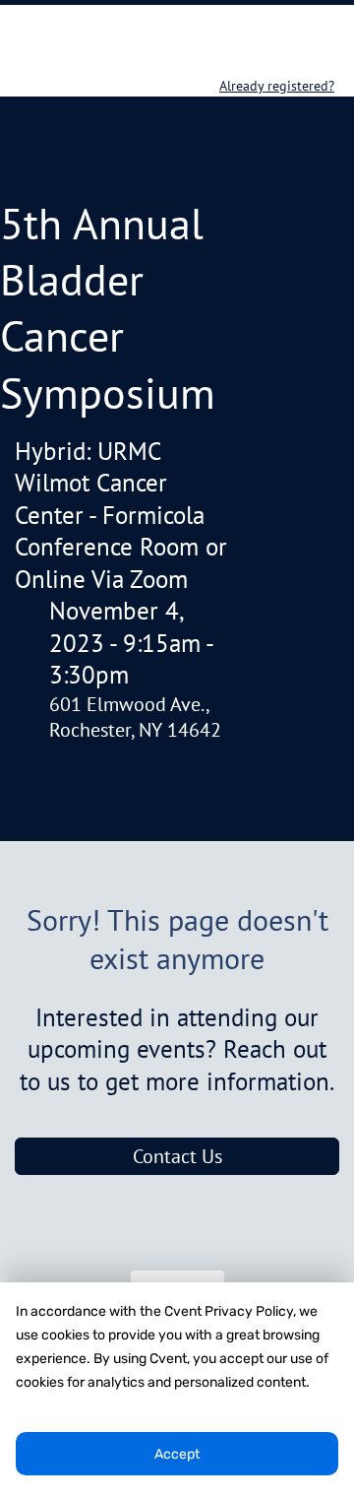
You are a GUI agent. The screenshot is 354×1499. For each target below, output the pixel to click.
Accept (177, 1454)
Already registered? (276, 86)
